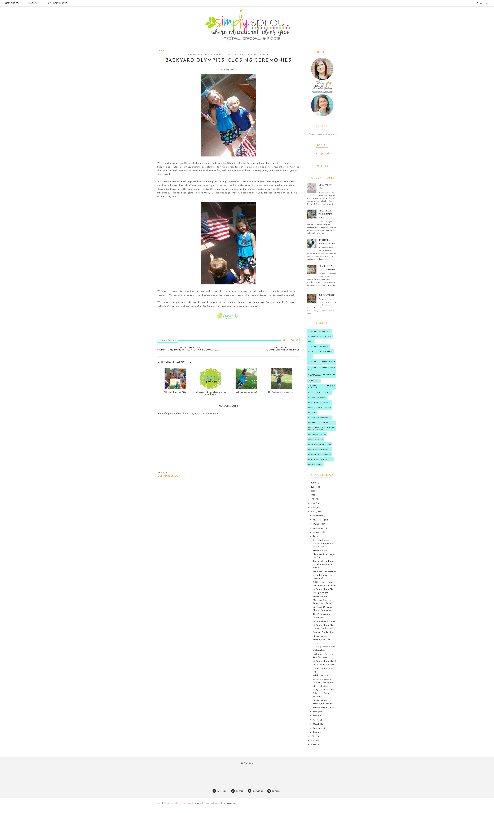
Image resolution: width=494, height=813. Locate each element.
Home (160, 50)
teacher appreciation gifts (321, 362)
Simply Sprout (169, 803)
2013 (313, 508)
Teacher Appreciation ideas (321, 368)
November (318, 520)
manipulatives (315, 464)
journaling (314, 381)
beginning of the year (319, 444)
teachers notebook (318, 346)
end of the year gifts (319, 402)
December (318, 516)
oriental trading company (321, 386)
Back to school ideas (319, 392)
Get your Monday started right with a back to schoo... (323, 543)
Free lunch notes (317, 434)
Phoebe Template (183, 803)
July (315, 536)
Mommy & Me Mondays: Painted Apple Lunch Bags (322, 600)
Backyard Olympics (200, 54)
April (315, 720)
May (315, 716)
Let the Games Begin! (324, 622)
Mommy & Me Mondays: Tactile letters (321, 639)
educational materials (319, 454)
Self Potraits (327, 295)
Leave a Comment (167, 340)
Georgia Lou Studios (211, 803)
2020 (314, 483)
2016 (313, 499)
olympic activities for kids (231, 54)
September (319, 528)
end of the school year (320, 459)
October (317, 524)
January (317, 732)
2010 (313, 741)
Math (310, 341)
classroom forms (317, 397)
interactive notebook (319, 407)
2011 (313, 736)
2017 (313, 495)
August (317, 532)
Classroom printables (319, 417)
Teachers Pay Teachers (319, 331)
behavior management (319, 449)
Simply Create (260, 54)
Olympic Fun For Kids (323, 632)
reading (312, 412)
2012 (313, 512)
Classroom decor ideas (320, 336)
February (318, 728)
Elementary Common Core (321, 422)
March (316, 724)
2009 (314, 745)
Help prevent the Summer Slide (326, 214)
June (315, 712)
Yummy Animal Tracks (324, 708)
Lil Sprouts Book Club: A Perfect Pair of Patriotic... (324, 693)
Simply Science (315, 439)
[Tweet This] (284, 340)
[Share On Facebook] (288, 340)
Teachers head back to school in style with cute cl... (324, 564)
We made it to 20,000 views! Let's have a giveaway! (324, 575)
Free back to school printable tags (321, 428)
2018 (313, 491)
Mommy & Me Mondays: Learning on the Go (324, 554)
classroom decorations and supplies (321, 375)
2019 (313, 487)
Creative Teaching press (320, 351)
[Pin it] (297, 340)
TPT (310, 356)
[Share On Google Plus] (292, 340)
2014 (313, 503)
